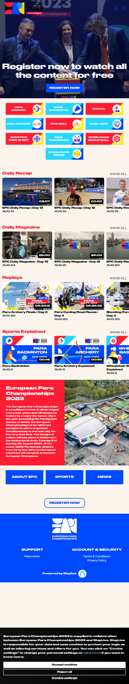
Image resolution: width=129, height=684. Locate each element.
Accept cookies (64, 665)
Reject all (64, 672)
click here (92, 653)
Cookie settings (64, 678)
